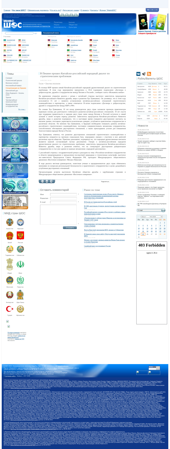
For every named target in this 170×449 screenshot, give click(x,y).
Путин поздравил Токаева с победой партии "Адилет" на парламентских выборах (151, 196)
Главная (7, 10)
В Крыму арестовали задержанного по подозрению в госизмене (152, 180)
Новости (143, 125)
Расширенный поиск (51, 33)
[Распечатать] (51, 181)
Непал (117, 40)
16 (164, 228)
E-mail (42, 202)
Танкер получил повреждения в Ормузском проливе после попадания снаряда (152, 157)
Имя (42, 194)
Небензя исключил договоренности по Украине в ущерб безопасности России (152, 165)
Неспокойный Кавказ (14, 86)
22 (160, 231)
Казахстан (11, 40)
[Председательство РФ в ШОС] (15, 117)
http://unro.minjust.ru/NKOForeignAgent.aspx (24, 419)
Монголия (54, 40)
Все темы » (22, 109)
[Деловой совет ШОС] (15, 148)
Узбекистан (26, 60)
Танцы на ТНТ (19, 339)
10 (139, 228)
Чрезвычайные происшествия (11, 101)
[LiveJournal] (115, 182)
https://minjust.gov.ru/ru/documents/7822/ (23, 445)
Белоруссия (11, 45)
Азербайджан (74, 45)
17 (139, 231)
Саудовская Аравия (76, 50)
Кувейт (95, 50)
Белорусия (9, 302)
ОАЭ (72, 55)
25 (143, 234)
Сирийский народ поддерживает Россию (97, 246)
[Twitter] (112, 182)
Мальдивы (119, 50)
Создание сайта (10, 376)
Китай (24, 50)
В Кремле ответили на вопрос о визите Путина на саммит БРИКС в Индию (152, 149)
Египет (95, 45)
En (152, 10)
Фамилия (44, 198)
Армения (95, 40)
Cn (156, 10)
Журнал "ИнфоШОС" (108, 10)
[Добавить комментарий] (42, 181)
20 (151, 231)
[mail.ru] (154, 367)
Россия (9, 55)
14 (156, 228)
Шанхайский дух (12, 91)
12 (147, 228)
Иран (23, 40)
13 (151, 228)
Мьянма (95, 55)
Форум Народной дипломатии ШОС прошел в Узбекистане (104, 230)
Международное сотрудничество (12, 105)
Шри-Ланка (96, 60)
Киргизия (25, 45)
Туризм (8, 97)
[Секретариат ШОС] (15, 133)
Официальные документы (38, 10)
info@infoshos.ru (63, 366)
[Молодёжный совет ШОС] (15, 179)
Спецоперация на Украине (16, 88)
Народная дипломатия (52, 83)
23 (164, 231)
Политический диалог (14, 80)
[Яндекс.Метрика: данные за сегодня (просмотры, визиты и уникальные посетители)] (154, 373)
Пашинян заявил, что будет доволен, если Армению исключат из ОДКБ (151, 188)
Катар (117, 45)
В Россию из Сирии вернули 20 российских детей (100, 202)
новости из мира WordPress (16, 336)
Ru (148, 10)
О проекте (85, 10)
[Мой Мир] (124, 182)
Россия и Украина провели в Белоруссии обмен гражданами (149, 173)
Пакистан (25, 55)
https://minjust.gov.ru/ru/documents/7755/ (23, 388)
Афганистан (54, 45)
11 (143, 228)
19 (147, 231)
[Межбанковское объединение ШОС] (15, 195)
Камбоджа (73, 60)
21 (156, 231)
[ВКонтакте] (118, 182)
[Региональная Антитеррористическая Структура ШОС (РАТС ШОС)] (15, 164)
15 (160, 228)
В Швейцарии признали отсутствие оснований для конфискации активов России (152, 133)
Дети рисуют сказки (71, 10)
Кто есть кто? (55, 10)
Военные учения (12, 83)
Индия (9, 50)
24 (139, 234)
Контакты (94, 10)
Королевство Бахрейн (77, 40)
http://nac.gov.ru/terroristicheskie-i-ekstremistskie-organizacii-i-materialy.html (33, 429)
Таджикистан (12, 60)
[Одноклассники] (121, 182)
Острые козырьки (14, 332)
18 (143, 231)
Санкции (9, 78)
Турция (118, 55)
